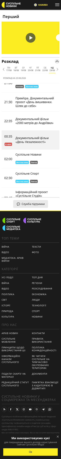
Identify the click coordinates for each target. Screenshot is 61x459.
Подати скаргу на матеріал (14, 375)
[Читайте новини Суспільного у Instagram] (23, 409)
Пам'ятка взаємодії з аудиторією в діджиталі (45, 385)
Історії (6, 305)
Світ (4, 299)
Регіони (37, 283)
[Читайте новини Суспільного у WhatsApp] (49, 409)
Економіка (39, 294)
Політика (8, 294)
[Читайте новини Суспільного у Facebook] (10, 409)
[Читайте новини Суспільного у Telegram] (43, 409)
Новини (37, 316)
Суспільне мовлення (9, 340)
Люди (36, 299)
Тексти (36, 246)
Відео (5, 252)
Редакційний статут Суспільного (15, 384)
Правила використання (42, 340)
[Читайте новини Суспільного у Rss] (4, 409)
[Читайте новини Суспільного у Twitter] (17, 409)
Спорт (36, 311)
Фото (35, 252)
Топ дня (37, 277)
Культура (8, 316)
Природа (7, 311)
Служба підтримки (33, 204)
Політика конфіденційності (44, 349)
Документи (39, 373)
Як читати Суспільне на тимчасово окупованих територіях (41, 362)
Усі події (7, 277)
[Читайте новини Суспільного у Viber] (36, 409)
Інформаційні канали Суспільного (11, 359)
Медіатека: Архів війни (13, 259)
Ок (30, 452)
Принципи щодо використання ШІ (14, 349)
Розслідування (42, 288)
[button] (30, 38)
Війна (5, 246)
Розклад (10, 61)
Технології (39, 305)
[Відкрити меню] (58, 5)
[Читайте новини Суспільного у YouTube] (30, 409)
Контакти (38, 333)
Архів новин (10, 333)
